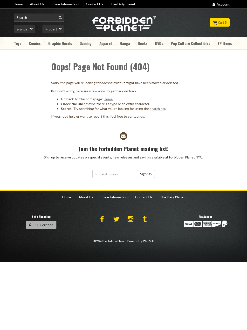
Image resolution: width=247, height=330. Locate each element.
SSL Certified (42, 225)
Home (108, 99)
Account (222, 4)
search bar (157, 109)
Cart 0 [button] (221, 22)
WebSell (148, 241)
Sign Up (146, 174)
